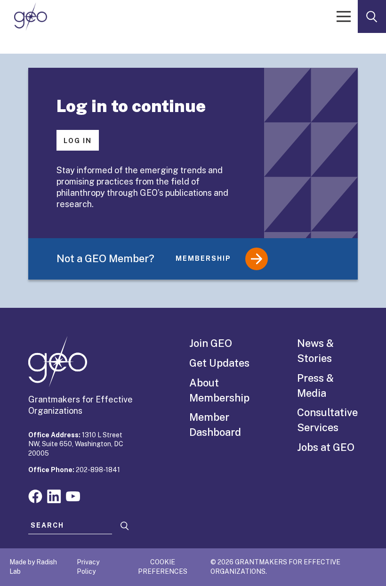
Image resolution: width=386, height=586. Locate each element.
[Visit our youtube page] (73, 495)
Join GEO (210, 343)
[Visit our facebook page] (35, 495)
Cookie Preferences (162, 566)
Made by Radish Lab (33, 566)
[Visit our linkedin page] (54, 495)
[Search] (125, 526)
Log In (78, 140)
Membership (203, 258)
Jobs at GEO (325, 447)
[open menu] (344, 16)
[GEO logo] (30, 16)
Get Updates (219, 363)
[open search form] (372, 16)
